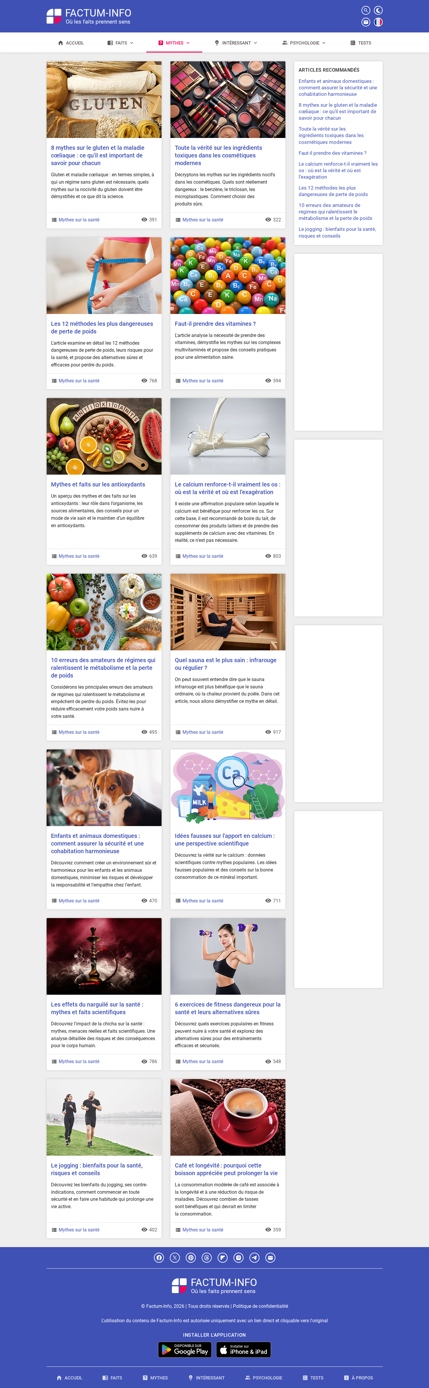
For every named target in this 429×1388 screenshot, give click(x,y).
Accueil (75, 43)
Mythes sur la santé (79, 220)
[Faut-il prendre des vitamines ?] (227, 239)
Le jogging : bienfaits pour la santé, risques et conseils (96, 1169)
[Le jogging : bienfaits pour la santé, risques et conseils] (104, 1081)
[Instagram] (239, 1258)
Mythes (174, 43)
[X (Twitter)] (175, 1258)
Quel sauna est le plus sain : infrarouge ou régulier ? (226, 664)
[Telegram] (254, 1258)
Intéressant (236, 43)
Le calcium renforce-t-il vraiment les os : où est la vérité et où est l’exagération (227, 488)
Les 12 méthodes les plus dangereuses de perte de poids (102, 327)
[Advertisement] (338, 342)
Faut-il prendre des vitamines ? (215, 323)
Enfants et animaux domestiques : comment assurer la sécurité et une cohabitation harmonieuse (97, 843)
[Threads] (207, 1258)
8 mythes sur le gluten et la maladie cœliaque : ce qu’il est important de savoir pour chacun (97, 155)
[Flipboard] (223, 1258)
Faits (121, 43)
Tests (364, 43)
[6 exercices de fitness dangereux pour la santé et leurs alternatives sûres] (227, 920)
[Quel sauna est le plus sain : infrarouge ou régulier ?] (227, 576)
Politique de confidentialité (260, 1306)
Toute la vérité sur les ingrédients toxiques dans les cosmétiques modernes (218, 155)
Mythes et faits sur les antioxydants (98, 484)
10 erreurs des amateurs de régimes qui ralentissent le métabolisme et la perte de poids (103, 668)
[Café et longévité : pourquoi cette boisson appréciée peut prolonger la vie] (227, 1081)
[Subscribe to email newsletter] (365, 22)
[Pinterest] (191, 1258)
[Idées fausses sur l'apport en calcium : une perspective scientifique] (227, 751)
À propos (362, 1378)
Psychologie (304, 43)
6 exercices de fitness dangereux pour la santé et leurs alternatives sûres (228, 1008)
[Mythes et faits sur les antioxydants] (104, 400)
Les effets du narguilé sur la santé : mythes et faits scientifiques (97, 1008)
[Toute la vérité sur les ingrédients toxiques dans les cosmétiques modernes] (227, 63)
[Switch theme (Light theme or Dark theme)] (378, 10)
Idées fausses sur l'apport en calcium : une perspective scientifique (225, 839)
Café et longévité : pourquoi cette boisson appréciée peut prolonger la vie (226, 1169)
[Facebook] (159, 1258)
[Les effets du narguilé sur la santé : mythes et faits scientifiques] (104, 920)
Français (378, 26)
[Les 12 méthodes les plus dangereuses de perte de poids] (104, 239)
